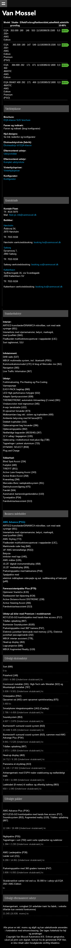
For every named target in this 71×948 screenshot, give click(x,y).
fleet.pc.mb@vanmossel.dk (23, 215)
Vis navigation (3, 3)
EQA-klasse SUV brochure (17, 120)
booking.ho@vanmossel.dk (47, 242)
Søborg (7, 247)
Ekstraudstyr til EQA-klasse (18, 145)
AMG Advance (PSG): (14, 522)
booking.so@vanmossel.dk (44, 264)
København (9, 270)
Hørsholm (8, 225)
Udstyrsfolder (10, 153)
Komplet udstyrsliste (14, 162)
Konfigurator (10, 179)
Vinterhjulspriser (12, 170)
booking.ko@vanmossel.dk (49, 286)
